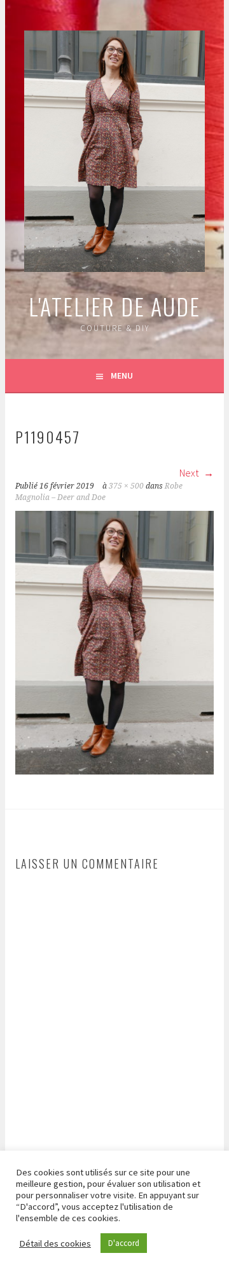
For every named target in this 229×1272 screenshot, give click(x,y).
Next (189, 472)
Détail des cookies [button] (55, 1243)
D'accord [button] (123, 1243)
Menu (122, 375)
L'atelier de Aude (114, 306)
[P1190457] (114, 770)
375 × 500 (126, 486)
